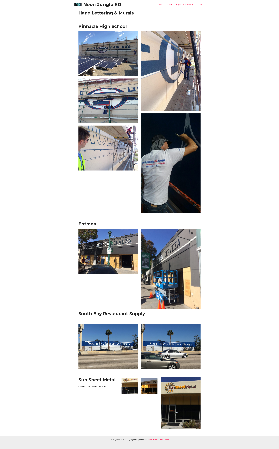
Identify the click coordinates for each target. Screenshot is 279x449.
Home (161, 4)
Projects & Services (183, 4)
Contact (200, 4)
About (169, 4)
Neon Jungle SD (102, 4)
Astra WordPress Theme (159, 439)
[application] (192, 4)
